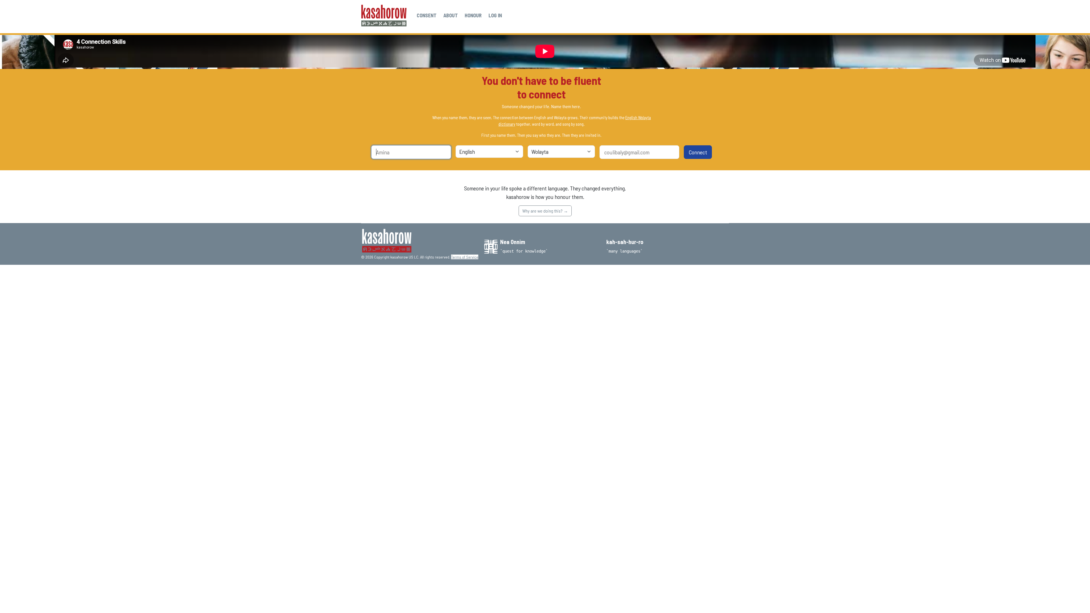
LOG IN (495, 15)
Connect (698, 152)
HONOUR (473, 15)
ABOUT (450, 15)
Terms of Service (464, 257)
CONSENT (427, 15)
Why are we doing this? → (545, 210)
